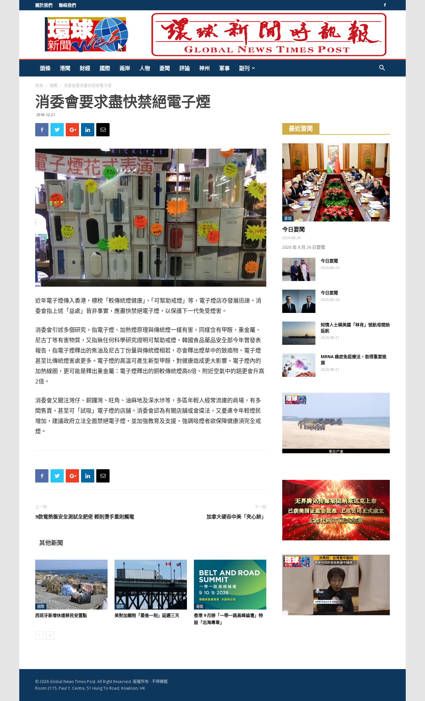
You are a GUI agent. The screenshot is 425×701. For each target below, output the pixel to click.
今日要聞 (293, 229)
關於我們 (43, 5)
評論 (184, 68)
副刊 (244, 68)
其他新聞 (51, 543)
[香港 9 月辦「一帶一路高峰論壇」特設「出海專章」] (230, 585)
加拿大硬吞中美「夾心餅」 (236, 516)
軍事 (224, 68)
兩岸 (125, 68)
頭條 (45, 68)
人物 (144, 68)
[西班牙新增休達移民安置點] (71, 585)
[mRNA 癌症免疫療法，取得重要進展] (298, 365)
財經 (85, 68)
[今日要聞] (336, 182)
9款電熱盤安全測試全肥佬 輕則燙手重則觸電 (84, 516)
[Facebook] (385, 5)
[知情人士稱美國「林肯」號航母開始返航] (298, 333)
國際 (105, 68)
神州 (204, 68)
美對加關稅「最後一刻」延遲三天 (147, 615)
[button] (382, 69)
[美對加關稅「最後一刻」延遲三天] (151, 585)
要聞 (164, 68)
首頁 (39, 85)
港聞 (65, 68)
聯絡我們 (67, 5)
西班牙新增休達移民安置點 (61, 615)
